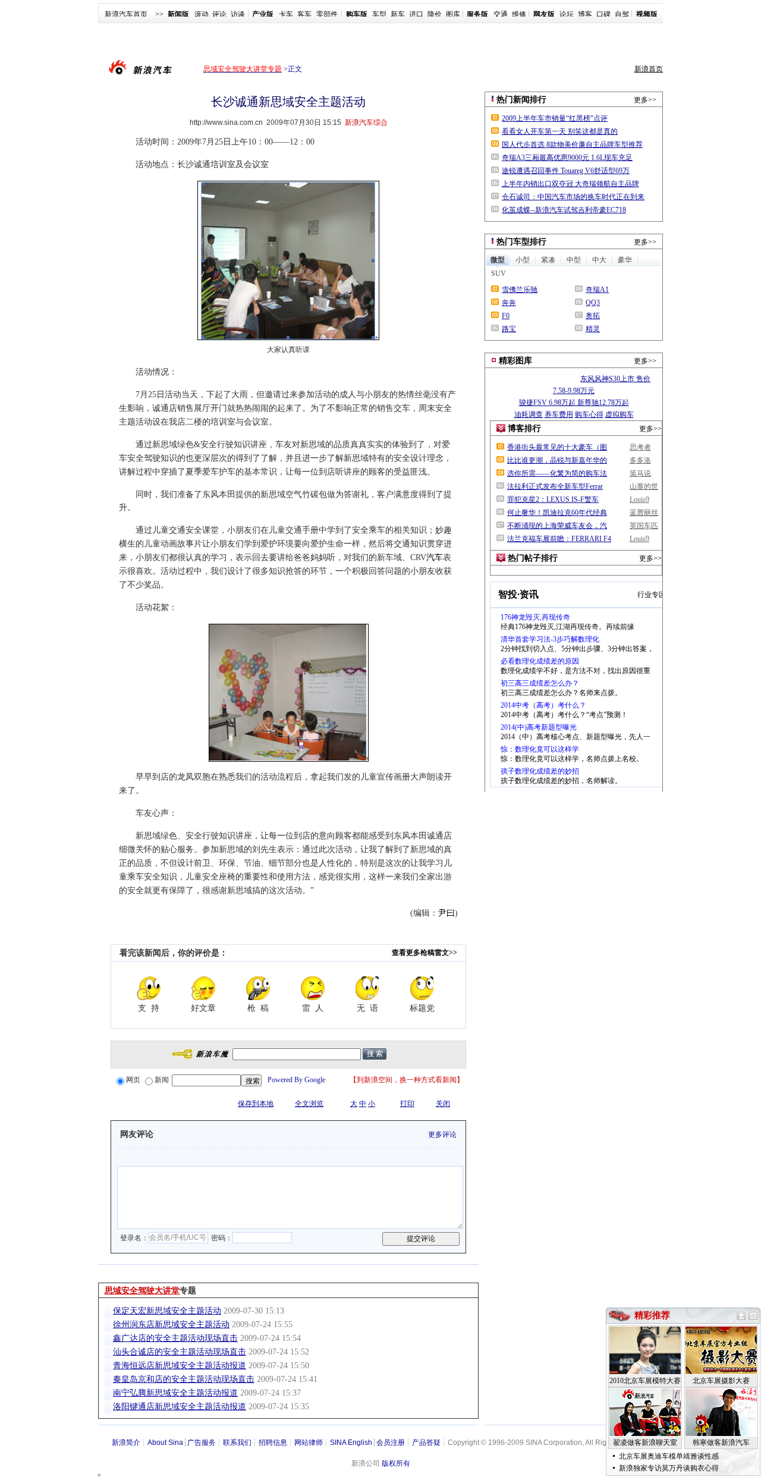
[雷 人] (313, 988)
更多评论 (442, 1134)
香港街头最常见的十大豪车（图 (557, 447)
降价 (434, 14)
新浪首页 (648, 69)
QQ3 (593, 302)
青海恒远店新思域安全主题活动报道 (179, 1365)
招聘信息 (273, 1442)
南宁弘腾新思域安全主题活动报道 (175, 1392)
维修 (519, 14)
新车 (398, 14)
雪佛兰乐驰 (519, 289)
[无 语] (367, 988)
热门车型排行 (521, 241)
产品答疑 (426, 1442)
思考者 (640, 447)
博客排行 (524, 428)
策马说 (640, 473)
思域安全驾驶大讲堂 (142, 1290)
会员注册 (390, 1442)
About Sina (165, 1442)
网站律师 (308, 1442)
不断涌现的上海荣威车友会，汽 (557, 525)
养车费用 (559, 414)
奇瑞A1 (597, 289)
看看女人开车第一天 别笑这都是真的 (560, 131)
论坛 (566, 14)
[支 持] (149, 988)
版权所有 (396, 1463)
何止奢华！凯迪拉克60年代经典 (557, 512)
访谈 (238, 14)
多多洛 (640, 460)
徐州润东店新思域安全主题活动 (171, 1324)
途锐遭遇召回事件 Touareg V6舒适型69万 (566, 170)
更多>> (645, 100)
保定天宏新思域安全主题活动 (167, 1310)
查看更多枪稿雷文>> (424, 952)
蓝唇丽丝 (644, 512)
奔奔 (509, 302)
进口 (416, 14)
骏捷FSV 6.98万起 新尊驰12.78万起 (574, 402)
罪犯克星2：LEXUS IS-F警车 (553, 499)
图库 (453, 14)
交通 (500, 14)
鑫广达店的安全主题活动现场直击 (175, 1338)
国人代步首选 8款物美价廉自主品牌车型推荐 (572, 144)
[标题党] (422, 988)
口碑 (603, 14)
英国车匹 (644, 525)
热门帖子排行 (533, 558)
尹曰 (446, 913)
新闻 (162, 1080)
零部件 (327, 14)
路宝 (509, 329)
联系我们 (237, 1442)
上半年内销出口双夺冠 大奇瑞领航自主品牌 (570, 184)
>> (159, 14)
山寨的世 (644, 486)
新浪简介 (126, 1442)
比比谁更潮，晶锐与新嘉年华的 (557, 460)
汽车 (434, 557)
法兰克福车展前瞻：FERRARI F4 (559, 539)
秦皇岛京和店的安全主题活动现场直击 (183, 1379)
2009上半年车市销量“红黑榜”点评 (555, 118)
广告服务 (201, 1442)
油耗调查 (528, 414)
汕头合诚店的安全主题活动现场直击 (179, 1351)
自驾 (622, 14)
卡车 (286, 14)
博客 (585, 14)
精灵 (593, 329)
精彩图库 (515, 360)
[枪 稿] (258, 988)
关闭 (443, 1103)
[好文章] (203, 988)
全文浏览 (309, 1103)
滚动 (201, 14)
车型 (379, 14)
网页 (133, 1080)
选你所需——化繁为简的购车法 (557, 473)
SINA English (351, 1442)
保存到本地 (255, 1103)
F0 (506, 316)
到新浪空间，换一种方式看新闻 (407, 1080)
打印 (407, 1103)
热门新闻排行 (521, 99)
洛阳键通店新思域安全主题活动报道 (179, 1406)
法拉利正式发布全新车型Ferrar (555, 486)
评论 (219, 14)
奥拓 (593, 316)
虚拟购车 (619, 414)
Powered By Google (296, 1080)
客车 (304, 14)
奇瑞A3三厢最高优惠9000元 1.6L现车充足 (567, 157)
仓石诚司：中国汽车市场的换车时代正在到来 (573, 197)
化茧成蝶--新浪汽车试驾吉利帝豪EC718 (564, 210)
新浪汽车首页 (126, 14)
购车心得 (589, 414)
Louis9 (639, 499)
